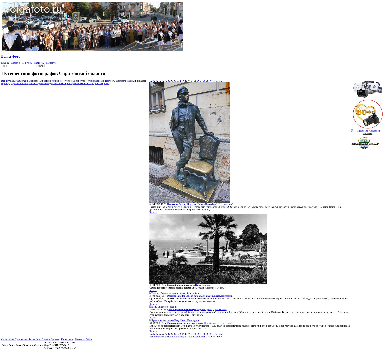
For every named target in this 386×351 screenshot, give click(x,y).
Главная (5, 63)
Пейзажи (99, 80)
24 (155, 80)
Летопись (68, 80)
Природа (5, 83)
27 (164, 80)
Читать (153, 212)
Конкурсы (27, 63)
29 (170, 80)
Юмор (107, 83)
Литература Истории (84, 80)
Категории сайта (197, 336)
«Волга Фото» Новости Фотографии (168, 336)
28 (167, 80)
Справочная (75, 83)
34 (192, 80)
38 (204, 80)
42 (216, 80)
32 (179, 80)
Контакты (51, 63)
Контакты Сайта (83, 339)
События (15, 63)
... (150, 80)
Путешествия (18, 83)
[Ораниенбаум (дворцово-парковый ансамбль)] (174, 293)
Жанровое (34, 80)
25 (158, 80)
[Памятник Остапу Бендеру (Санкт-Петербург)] (189, 202)
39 (207, 80)
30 (173, 80)
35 (195, 80)
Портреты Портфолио (116, 80)
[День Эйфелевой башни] (163, 306)
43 (219, 80)
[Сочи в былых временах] (208, 283)
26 (161, 80)
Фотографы (88, 83)
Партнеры (39, 63)
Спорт (65, 83)
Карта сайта (67, 339)
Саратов (29, 83)
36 (198, 80)
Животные (45, 80)
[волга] (368, 88)
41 (213, 80)
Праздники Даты (137, 80)
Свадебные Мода (43, 83)
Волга (14, 80)
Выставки (23, 80)
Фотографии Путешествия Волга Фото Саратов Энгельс (30, 339)
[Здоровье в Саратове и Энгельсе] (367, 131)
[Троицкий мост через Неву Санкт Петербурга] (174, 320)
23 (152, 80)
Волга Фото (10, 56)
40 (210, 80)
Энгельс (99, 83)
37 (201, 80)
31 (176, 80)
